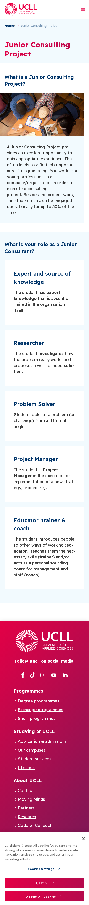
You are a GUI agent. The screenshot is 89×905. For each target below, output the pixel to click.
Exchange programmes (40, 709)
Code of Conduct (35, 825)
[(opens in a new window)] (23, 675)
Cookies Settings (41, 869)
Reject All (41, 883)
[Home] (21, 9)
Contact (26, 790)
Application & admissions (42, 741)
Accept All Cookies (41, 896)
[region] (44, 868)
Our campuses (32, 750)
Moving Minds (31, 799)
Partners (26, 808)
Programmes (28, 691)
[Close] (84, 839)
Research (27, 816)
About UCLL (28, 780)
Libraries (26, 767)
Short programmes (36, 718)
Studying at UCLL (34, 731)
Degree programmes (38, 701)
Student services (34, 758)
